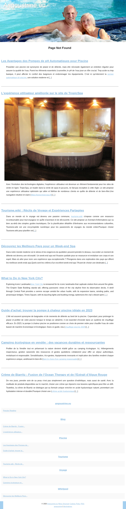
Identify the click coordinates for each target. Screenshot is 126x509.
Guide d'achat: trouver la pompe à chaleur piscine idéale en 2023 (46, 310)
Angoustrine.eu (52, 504)
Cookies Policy (75, 504)
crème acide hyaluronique (63, 391)
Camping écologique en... (13, 483)
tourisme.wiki (77, 216)
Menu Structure (63, 504)
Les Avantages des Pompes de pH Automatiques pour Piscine (44, 61)
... (50, 78)
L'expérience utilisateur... (12, 432)
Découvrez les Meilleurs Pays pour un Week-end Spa (38, 246)
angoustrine (58, 506)
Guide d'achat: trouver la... (13, 451)
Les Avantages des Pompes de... (16, 445)
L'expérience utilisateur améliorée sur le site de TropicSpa (42, 93)
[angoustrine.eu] (63, 21)
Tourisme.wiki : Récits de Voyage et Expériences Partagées (42, 210)
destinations (67, 506)
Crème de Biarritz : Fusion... (14, 426)
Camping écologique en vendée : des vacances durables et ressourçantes (53, 342)
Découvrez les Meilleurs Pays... (15, 496)
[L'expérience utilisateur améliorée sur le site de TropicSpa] (59, 139)
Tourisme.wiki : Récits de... (13, 464)
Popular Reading (9, 411)
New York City (36, 284)
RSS (82, 504)
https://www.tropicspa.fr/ (41, 195)
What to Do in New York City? (22, 278)
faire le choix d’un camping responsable (60, 359)
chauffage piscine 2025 (75, 327)
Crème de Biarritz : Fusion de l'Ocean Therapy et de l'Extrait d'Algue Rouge (54, 374)
